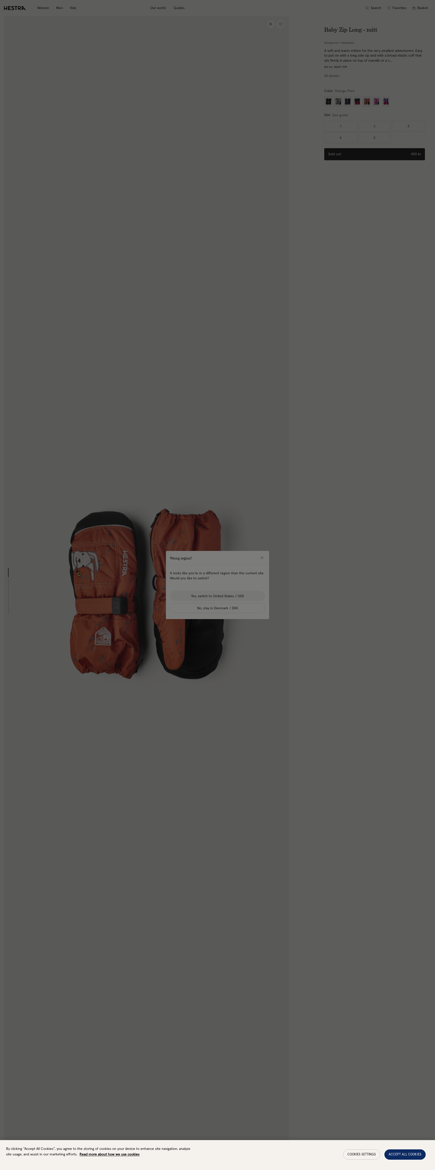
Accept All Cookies (405, 1154)
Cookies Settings (361, 1154)
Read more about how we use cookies (109, 1154)
